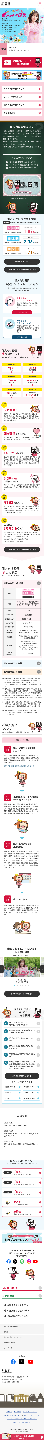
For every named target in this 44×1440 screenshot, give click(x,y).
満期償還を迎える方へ (17, 1305)
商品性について (10, 1087)
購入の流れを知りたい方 (14, 105)
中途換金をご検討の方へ (18, 1311)
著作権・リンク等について (13, 1415)
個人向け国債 (9, 1288)
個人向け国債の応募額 (12, 1144)
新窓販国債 (8, 1296)
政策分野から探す (29, 1098)
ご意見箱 (9, 1412)
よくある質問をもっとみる (21, 1076)
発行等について (29, 1087)
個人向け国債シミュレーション (14, 1337)
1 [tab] (14, 985)
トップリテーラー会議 (11, 1326)
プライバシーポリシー (30, 1412)
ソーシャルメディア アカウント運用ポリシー (22, 1419)
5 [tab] (25, 985)
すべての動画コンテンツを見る (22, 994)
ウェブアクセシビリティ (31, 1415)
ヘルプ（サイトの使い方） (22, 1422)
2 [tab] (17, 985)
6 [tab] (28, 985)
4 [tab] (22, 985)
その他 (7, 1098)
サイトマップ (8, 1348)
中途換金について (29, 1092)
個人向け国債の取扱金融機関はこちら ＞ (19, 766)
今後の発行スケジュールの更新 (19, 50)
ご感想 (6, 1332)
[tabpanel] (22, 970)
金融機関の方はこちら (17, 1316)
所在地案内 (17, 1412)
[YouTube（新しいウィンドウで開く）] (35, 1260)
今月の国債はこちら (22, 261)
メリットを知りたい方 (13, 97)
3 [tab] (20, 985)
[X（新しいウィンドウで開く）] (15, 1260)
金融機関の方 (9, 113)
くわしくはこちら (21, 312)
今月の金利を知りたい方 (14, 89)
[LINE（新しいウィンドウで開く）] (22, 1260)
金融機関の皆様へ (9, 1342)
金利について (9, 1092)
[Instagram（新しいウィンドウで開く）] (29, 1260)
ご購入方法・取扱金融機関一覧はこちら (21, 269)
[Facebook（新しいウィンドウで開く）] (8, 1260)
